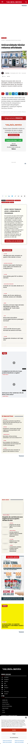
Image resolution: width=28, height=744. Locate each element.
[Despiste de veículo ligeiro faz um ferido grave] (5, 525)
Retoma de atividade (10, 200)
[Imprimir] (25, 93)
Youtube (6, 693)
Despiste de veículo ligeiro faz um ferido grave (14, 526)
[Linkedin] (13, 93)
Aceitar (14, 730)
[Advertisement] (14, 19)
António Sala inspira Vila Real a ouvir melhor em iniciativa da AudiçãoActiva (12, 266)
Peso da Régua (13, 530)
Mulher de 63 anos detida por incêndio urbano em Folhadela (12, 296)
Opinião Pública (5, 374)
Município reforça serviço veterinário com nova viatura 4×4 (12, 436)
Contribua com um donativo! (14, 241)
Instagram (6, 679)
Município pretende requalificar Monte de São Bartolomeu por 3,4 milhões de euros (12, 422)
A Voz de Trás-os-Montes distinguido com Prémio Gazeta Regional (12, 625)
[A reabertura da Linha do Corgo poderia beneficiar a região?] (14, 362)
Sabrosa (11, 523)
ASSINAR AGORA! (13, 135)
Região (5, 303)
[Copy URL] (19, 93)
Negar (14, 733)
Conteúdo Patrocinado (8, 263)
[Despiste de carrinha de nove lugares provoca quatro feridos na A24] (12, 508)
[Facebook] (7, 93)
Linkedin (6, 681)
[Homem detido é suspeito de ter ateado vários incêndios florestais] (5, 532)
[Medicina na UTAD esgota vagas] (5, 541)
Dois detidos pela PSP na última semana (13, 277)
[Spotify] (2, 685)
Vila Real (4, 38)
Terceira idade (17, 200)
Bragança (5, 419)
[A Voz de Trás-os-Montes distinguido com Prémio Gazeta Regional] (12, 616)
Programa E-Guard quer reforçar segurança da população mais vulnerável (12, 430)
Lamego (11, 545)
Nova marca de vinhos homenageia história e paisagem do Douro (13, 319)
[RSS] (2, 683)
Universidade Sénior (5, 202)
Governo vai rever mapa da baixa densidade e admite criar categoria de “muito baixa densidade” (13, 307)
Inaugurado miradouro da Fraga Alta (13, 339)
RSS (5, 683)
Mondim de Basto (6, 434)
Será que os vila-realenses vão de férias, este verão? (12, 393)
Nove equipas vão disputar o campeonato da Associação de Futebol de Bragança (12, 443)
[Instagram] (2, 679)
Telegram (6, 687)
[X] (2, 689)
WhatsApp (6, 691)
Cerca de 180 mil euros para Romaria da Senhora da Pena (12, 329)
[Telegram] (16, 93)
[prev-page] (3, 345)
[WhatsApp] (10, 93)
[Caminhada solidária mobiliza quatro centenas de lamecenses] (5, 547)
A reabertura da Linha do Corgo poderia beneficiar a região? (12, 372)
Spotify (5, 685)
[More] (24, 196)
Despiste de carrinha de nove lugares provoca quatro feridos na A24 (12, 518)
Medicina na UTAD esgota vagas (14, 541)
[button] (26, 717)
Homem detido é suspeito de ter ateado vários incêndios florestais (15, 534)
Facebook (6, 677)
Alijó (5, 315)
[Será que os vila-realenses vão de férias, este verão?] (14, 384)
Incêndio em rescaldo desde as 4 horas (13, 286)
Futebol (4, 440)
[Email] (22, 93)
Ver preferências (14, 737)
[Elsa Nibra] (2, 73)
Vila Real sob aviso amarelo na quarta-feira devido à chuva (12, 256)
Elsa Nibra (7, 73)
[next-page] (5, 345)
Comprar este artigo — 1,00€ (13, 140)
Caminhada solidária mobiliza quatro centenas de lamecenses (15, 549)
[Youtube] (2, 694)
